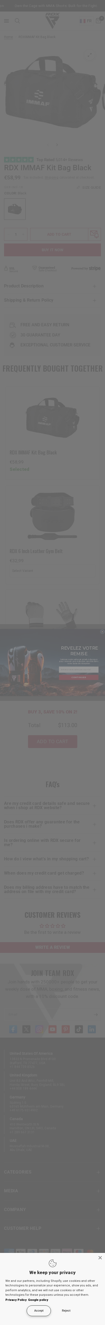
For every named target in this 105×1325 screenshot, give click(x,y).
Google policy (38, 1300)
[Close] (100, 1257)
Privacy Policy (16, 1300)
